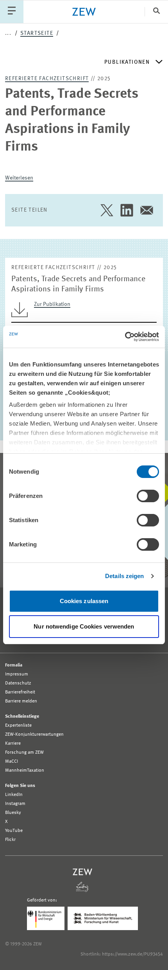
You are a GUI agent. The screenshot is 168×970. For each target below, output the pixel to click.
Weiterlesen (19, 178)
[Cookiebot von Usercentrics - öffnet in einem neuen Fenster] (125, 337)
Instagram (15, 803)
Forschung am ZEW (24, 752)
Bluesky (13, 812)
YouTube (14, 830)
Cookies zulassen (84, 601)
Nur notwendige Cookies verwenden (84, 626)
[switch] (148, 496)
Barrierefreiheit (20, 692)
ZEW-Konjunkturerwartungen (34, 734)
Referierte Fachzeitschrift (47, 78)
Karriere (13, 743)
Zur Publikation (52, 304)
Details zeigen (124, 576)
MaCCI (11, 761)
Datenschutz (18, 683)
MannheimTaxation (24, 770)
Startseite (36, 33)
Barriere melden (21, 701)
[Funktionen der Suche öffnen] (156, 11)
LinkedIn (14, 794)
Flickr (10, 839)
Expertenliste (18, 725)
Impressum (16, 674)
